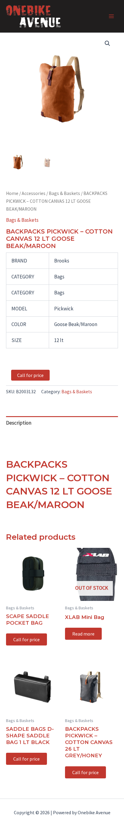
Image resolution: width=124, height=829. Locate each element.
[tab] (62, 423)
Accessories (33, 193)
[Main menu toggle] (111, 16)
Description (18, 422)
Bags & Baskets (64, 193)
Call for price (30, 375)
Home (12, 193)
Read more (83, 634)
